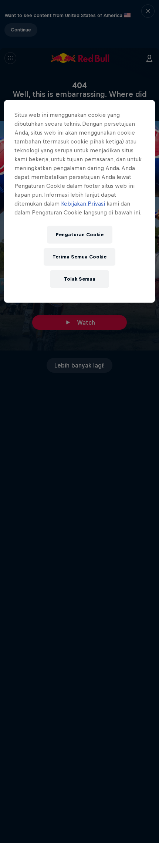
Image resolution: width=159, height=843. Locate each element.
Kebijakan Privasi (83, 203)
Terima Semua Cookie (79, 257)
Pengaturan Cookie (80, 234)
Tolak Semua (79, 279)
